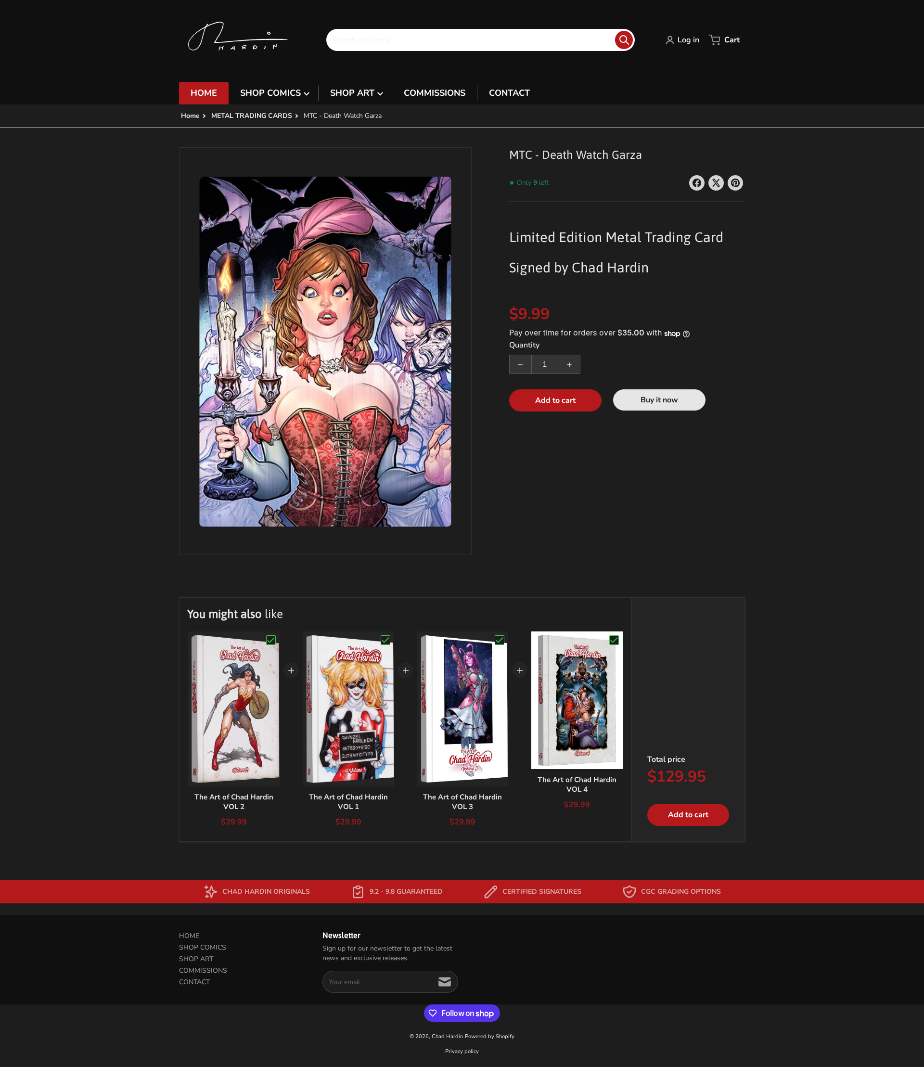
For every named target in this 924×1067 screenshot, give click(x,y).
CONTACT (194, 982)
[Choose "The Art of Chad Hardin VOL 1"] (385, 640)
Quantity (524, 345)
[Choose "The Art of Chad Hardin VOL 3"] (499, 640)
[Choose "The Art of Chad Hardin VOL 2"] (271, 640)
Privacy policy (462, 1051)
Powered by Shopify (489, 1036)
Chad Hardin (447, 1036)
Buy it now (659, 400)
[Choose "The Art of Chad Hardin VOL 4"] (614, 640)
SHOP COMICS (202, 947)
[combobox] (480, 40)
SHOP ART (196, 959)
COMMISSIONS (203, 970)
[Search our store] (624, 40)
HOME (189, 935)
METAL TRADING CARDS (251, 115)
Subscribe (444, 982)
